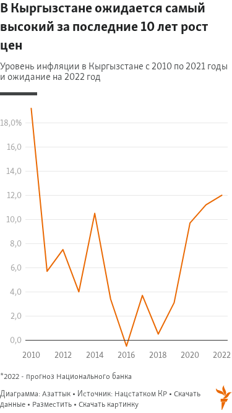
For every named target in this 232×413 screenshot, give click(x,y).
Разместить (52, 405)
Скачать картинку (109, 405)
